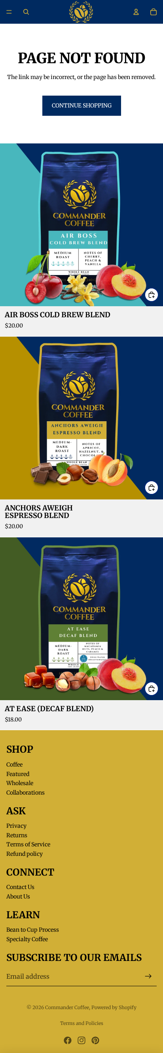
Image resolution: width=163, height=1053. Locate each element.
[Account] (136, 12)
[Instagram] (81, 1040)
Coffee (14, 764)
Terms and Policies (81, 1023)
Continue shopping (82, 105)
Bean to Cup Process (32, 929)
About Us (18, 896)
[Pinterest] (95, 1040)
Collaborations (25, 792)
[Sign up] (148, 976)
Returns (16, 835)
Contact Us (20, 887)
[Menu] (9, 12)
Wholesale (19, 783)
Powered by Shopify (113, 1007)
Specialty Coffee (27, 939)
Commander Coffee (67, 1007)
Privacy (16, 825)
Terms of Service (28, 844)
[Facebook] (67, 1040)
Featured (17, 774)
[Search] (26, 12)
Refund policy (24, 853)
